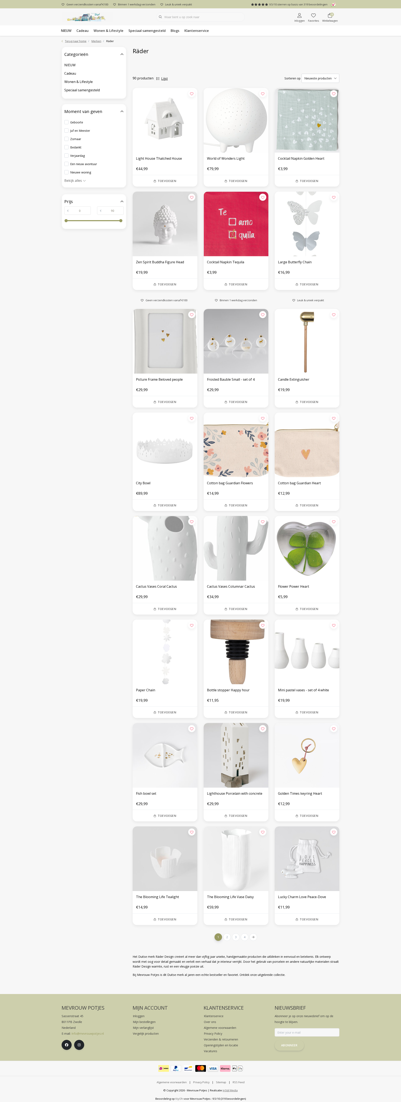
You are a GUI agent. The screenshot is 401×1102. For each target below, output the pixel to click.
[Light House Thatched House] (165, 120)
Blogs (175, 30)
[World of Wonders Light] (236, 120)
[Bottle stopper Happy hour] (236, 652)
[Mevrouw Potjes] (87, 16)
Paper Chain (145, 690)
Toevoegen (167, 181)
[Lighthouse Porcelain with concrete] (236, 755)
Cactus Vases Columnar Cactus (231, 586)
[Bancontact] (188, 1068)
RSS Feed (239, 1082)
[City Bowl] (165, 445)
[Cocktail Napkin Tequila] (236, 224)
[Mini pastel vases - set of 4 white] (307, 652)
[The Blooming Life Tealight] (165, 858)
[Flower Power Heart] (307, 548)
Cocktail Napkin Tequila (225, 262)
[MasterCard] (200, 1068)
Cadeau (82, 30)
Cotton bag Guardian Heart (299, 483)
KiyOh (179, 1099)
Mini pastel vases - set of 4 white (303, 690)
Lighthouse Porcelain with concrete (234, 793)
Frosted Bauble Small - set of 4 (231, 379)
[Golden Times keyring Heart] (307, 755)
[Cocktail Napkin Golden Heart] (307, 120)
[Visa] (213, 1068)
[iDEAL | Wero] (163, 1068)
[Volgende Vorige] (253, 937)
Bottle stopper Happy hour (228, 690)
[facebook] (67, 1045)
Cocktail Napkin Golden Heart (301, 158)
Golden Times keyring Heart (300, 793)
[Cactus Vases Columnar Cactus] (236, 548)
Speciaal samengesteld (147, 30)
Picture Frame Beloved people (159, 379)
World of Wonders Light (226, 158)
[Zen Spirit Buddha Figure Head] (165, 224)
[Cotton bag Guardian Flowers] (236, 445)
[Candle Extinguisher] (307, 341)
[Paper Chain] (165, 652)
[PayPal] (176, 1068)
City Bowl (143, 483)
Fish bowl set (146, 793)
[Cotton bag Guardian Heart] (307, 445)
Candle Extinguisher (293, 379)
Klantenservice (196, 30)
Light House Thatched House (159, 158)
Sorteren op (292, 78)
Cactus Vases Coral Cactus (156, 586)
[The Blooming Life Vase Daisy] (236, 858)
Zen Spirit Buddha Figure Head (160, 262)
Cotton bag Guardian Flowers (230, 483)
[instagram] (79, 1045)
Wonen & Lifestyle (108, 30)
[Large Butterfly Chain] (307, 224)
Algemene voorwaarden (172, 1082)
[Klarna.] (225, 1068)
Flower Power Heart (293, 586)
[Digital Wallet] (237, 1068)
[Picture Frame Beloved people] (165, 341)
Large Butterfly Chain (295, 262)
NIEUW (66, 30)
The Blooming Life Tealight (157, 897)
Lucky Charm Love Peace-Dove (302, 897)
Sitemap (221, 1082)
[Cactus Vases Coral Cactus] (165, 548)
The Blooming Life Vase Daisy (230, 897)
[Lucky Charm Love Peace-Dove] (307, 858)
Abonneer (289, 1045)
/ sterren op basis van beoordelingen (298, 4)
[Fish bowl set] (165, 755)
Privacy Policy (201, 1082)
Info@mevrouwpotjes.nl (87, 1033)
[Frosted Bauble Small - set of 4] (236, 341)
